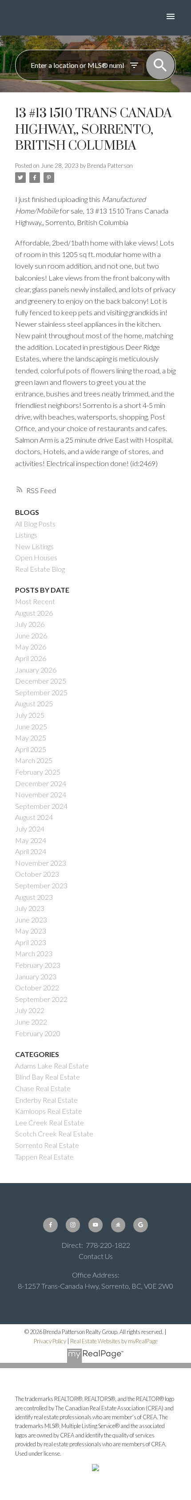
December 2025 (40, 681)
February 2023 (37, 965)
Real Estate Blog (40, 569)
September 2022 (41, 999)
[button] (50, 1225)
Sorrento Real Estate (47, 1145)
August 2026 (34, 613)
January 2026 (35, 669)
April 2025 (30, 749)
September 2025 (41, 692)
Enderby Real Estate (46, 1100)
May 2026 (30, 646)
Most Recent (35, 601)
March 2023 (33, 953)
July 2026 (29, 624)
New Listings (34, 546)
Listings (26, 534)
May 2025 (30, 737)
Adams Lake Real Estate (52, 1065)
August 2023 (34, 897)
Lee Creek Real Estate (49, 1122)
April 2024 (30, 851)
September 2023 (41, 885)
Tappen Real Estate (44, 1156)
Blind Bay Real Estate (47, 1077)
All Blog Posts (35, 523)
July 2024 (29, 828)
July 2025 (29, 715)
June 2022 (31, 1021)
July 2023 (29, 908)
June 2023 (31, 919)
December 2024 (40, 783)
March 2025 (33, 760)
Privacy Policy (50, 1341)
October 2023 (37, 874)
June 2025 (31, 726)
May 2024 (30, 840)
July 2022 (29, 1010)
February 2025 (37, 772)
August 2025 (34, 703)
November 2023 (40, 863)
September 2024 (41, 806)
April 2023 (30, 942)
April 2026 (30, 658)
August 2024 (34, 817)
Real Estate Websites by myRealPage (114, 1341)
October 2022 (37, 987)
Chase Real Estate (43, 1088)
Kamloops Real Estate (48, 1111)
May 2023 (30, 930)
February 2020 (37, 1033)
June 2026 (31, 635)
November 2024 (40, 794)
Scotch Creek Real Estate (54, 1133)
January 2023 (35, 976)
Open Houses (36, 557)
